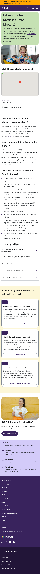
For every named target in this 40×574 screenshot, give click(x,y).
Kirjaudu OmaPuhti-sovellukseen (20, 383)
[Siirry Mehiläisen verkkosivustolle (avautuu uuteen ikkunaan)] (9, 551)
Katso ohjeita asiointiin (9, 433)
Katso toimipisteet (20, 354)
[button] (20, 82)
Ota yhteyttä (5, 506)
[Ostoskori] (32, 8)
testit (9, 136)
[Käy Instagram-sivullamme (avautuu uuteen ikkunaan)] (6, 542)
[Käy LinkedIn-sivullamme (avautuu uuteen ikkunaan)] (2, 542)
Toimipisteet (5, 498)
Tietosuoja (4, 557)
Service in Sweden (6, 524)
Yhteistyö (4, 487)
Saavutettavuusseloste (8, 568)
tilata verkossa (31, 34)
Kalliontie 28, (5, 100)
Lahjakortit (4, 520)
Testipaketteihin (9, 190)
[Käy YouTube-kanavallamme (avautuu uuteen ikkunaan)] (10, 542)
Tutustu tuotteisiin (20, 324)
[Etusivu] (5, 8)
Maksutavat (4, 517)
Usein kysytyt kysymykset (9, 484)
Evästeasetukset (6, 561)
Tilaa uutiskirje (5, 509)
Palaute (3, 527)
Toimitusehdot (5, 565)
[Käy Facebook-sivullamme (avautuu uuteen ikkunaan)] (14, 542)
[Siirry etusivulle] (7, 537)
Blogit (3, 495)
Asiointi (3, 502)
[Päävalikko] (37, 8)
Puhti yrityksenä (6, 480)
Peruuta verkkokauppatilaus (9, 513)
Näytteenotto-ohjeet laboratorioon (11, 531)
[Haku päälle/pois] (28, 8)
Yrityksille (4, 491)
